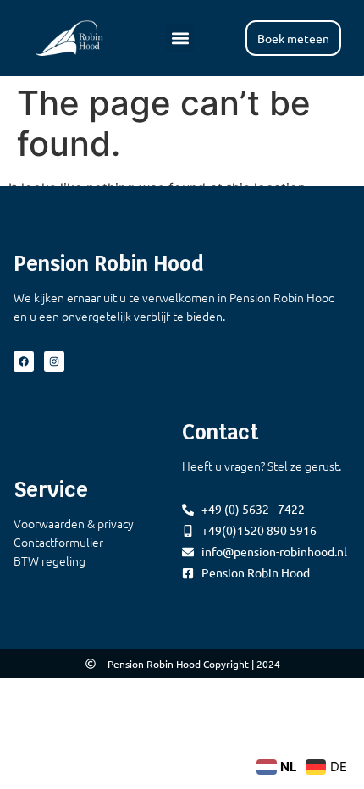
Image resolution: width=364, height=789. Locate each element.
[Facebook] (24, 361)
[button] (180, 38)
